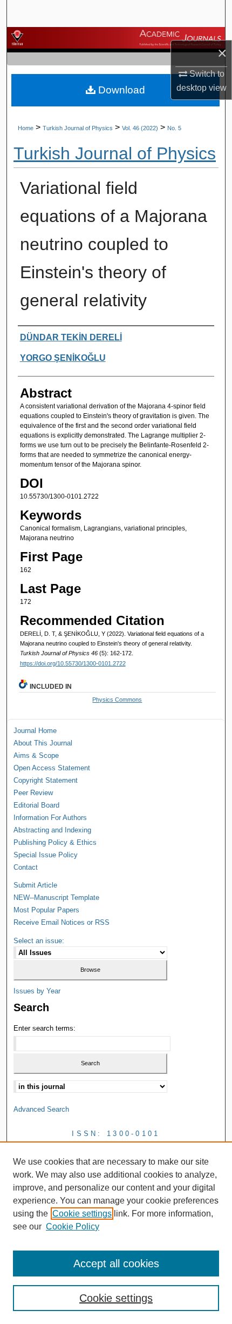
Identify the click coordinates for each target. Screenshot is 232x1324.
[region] (116, 1232)
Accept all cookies (116, 1263)
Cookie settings (82, 1213)
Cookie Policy (72, 1226)
